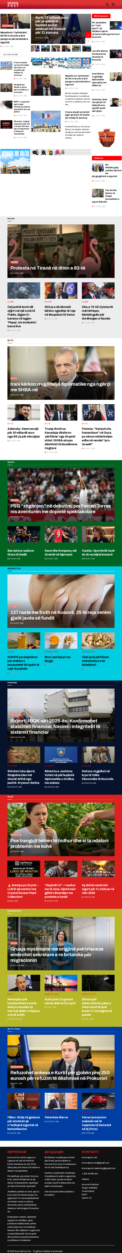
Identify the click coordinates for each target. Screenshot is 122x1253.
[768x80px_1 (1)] (61, 152)
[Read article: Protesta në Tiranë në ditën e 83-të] (61, 251)
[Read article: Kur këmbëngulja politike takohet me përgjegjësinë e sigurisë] (98, 167)
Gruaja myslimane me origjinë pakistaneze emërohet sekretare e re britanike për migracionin (56, 954)
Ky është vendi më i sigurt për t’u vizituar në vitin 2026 (98, 889)
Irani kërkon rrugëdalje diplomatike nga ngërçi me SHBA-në (99, 79)
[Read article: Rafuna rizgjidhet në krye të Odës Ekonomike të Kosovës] (98, 755)
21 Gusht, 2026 (7, 46)
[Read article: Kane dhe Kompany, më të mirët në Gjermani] (61, 534)
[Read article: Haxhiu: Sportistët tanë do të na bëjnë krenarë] (98, 534)
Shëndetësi (51, 652)
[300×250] (15, 161)
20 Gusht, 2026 (51, 319)
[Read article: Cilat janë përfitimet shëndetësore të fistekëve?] (98, 640)
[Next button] (88, 35)
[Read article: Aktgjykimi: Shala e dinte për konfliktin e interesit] (6, 88)
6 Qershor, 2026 (52, 787)
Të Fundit (8, 26)
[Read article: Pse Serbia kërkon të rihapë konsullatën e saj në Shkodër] (98, 193)
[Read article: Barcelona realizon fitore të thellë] (23, 534)
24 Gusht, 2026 (99, 42)
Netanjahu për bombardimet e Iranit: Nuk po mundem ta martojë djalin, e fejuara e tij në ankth (23, 1007)
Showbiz (49, 880)
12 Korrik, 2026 (18, 851)
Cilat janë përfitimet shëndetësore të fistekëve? (95, 660)
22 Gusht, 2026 (89, 448)
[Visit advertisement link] (61, 63)
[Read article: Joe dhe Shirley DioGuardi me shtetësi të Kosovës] (116, 54)
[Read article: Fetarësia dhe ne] (61, 1101)
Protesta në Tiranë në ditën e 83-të (47, 268)
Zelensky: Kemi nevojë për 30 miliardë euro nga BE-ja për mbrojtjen (99, 105)
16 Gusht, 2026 (21, 96)
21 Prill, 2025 (51, 1007)
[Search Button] (107, 4)
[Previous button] (88, 41)
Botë (14, 378)
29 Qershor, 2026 (18, 737)
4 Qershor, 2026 (89, 783)
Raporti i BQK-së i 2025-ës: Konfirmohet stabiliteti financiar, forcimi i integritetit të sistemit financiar (55, 726)
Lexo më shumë (12, 54)
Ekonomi (15, 715)
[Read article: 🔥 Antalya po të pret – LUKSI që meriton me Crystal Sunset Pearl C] (23, 869)
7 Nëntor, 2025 (89, 897)
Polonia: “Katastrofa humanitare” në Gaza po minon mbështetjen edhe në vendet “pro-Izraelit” (97, 436)
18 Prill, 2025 (88, 1019)
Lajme (14, 262)
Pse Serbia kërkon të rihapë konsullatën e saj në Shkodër (105, 196)
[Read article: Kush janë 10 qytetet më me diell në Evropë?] (61, 983)
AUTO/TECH (17, 1067)
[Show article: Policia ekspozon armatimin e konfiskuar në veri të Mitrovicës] (55, 48)
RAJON (48, 302)
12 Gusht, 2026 (21, 137)
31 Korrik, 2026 (99, 206)
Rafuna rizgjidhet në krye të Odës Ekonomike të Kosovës (98, 775)
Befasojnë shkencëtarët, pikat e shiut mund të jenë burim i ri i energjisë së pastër (97, 1007)
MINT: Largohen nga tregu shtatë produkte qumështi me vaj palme (22, 107)
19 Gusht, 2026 (21, 79)
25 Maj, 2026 (13, 901)
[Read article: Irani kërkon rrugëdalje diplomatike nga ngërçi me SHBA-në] (116, 76)
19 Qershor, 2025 (15, 1019)
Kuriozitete (52, 994)
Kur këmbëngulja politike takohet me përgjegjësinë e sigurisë (107, 170)
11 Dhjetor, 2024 (52, 1121)
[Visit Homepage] (13, 4)
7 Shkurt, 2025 (14, 1133)
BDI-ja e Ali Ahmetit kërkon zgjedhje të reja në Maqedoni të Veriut (60, 310)
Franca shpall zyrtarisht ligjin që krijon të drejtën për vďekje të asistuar (77, 115)
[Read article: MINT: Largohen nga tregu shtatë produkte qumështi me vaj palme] (6, 105)
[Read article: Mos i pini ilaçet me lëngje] (61, 640)
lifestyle (16, 835)
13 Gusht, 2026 (21, 115)
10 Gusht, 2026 (14, 673)
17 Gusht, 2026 (89, 323)
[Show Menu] (113, 4)
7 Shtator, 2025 (18, 965)
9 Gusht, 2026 (51, 665)
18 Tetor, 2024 (88, 1133)
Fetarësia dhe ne (56, 1117)
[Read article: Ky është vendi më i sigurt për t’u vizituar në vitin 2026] (98, 869)
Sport (14, 500)
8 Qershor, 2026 (15, 787)
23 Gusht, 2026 (99, 64)
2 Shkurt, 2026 (52, 901)
